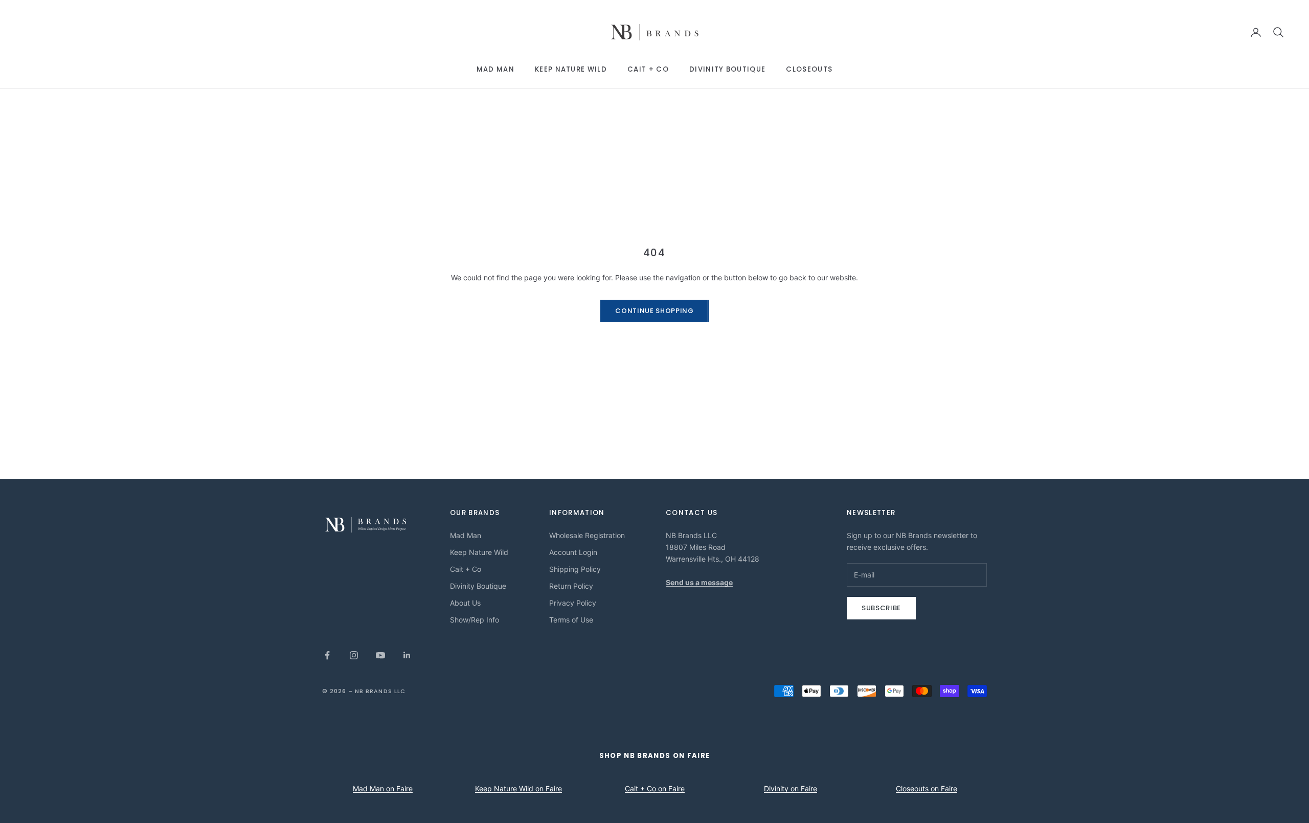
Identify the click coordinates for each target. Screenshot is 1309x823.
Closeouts (809, 69)
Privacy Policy (572, 602)
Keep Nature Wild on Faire (518, 788)
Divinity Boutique (727, 69)
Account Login (573, 552)
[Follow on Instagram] (354, 655)
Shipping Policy (575, 569)
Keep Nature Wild (571, 69)
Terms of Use (571, 619)
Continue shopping (654, 311)
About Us (465, 602)
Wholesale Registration (587, 535)
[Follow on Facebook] (327, 655)
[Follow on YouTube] (380, 655)
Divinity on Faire (790, 788)
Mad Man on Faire (383, 788)
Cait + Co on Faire (655, 788)
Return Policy (571, 586)
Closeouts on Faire (926, 788)
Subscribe (881, 608)
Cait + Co (648, 69)
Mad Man (495, 69)
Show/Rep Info (474, 619)
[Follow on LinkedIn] (407, 655)
